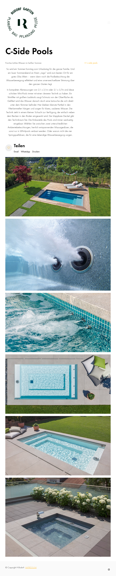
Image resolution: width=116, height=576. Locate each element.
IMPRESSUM (31, 567)
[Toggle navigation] (109, 22)
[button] (8, 147)
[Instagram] (109, 569)
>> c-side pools (90, 63)
